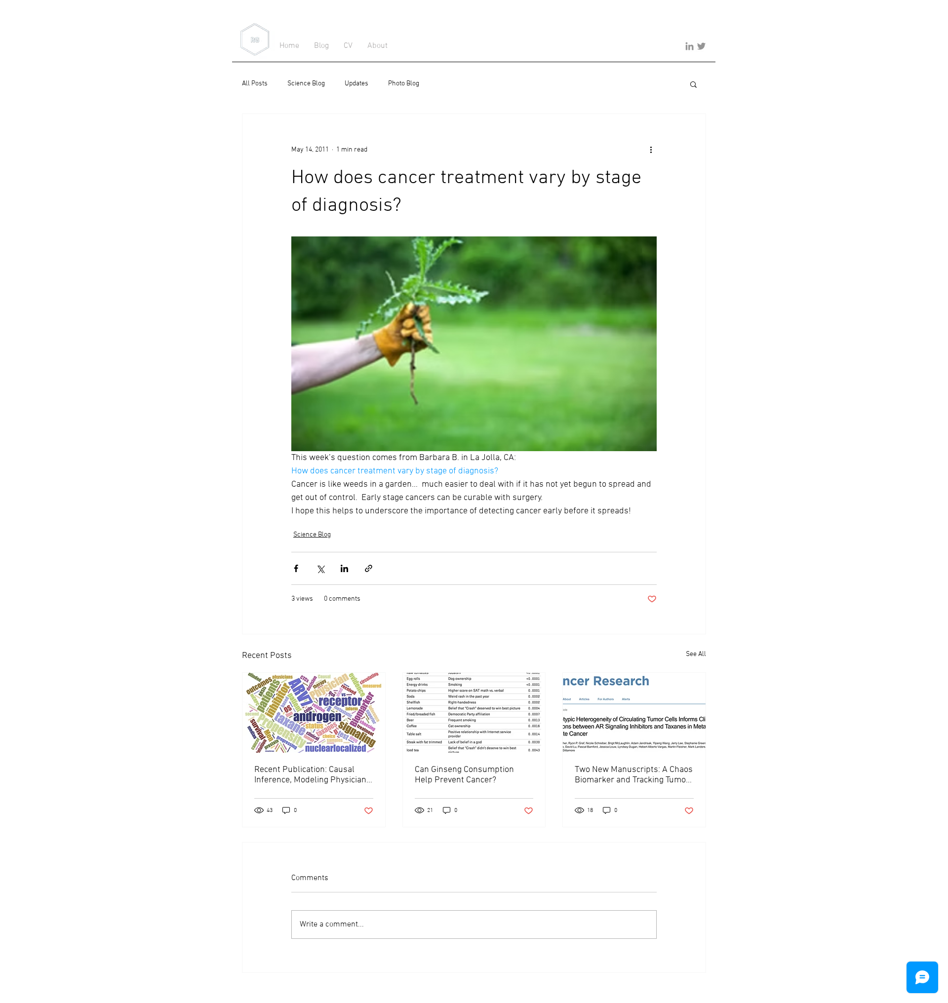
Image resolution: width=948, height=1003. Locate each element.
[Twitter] (701, 46)
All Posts (255, 83)
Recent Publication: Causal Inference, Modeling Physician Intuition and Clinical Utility (310, 775)
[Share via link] (368, 568)
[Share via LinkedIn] (344, 568)
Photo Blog (403, 83)
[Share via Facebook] (296, 568)
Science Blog (306, 83)
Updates (356, 83)
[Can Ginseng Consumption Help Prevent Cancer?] (474, 713)
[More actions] (651, 149)
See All (696, 654)
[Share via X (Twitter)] (320, 568)
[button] (693, 84)
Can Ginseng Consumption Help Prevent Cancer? (464, 775)
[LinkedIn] (689, 46)
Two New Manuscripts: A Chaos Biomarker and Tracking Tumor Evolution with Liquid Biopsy (634, 775)
